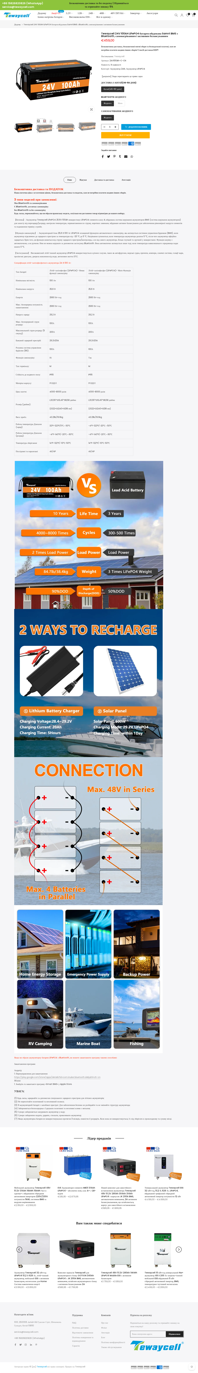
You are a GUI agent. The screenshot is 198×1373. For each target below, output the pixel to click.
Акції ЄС (57, 13)
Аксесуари (152, 13)
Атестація (126, 179)
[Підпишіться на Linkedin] (31, 1344)
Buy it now (125, 135)
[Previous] (20, 73)
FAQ (74, 1322)
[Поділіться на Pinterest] (114, 156)
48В (102, 13)
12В (80, 13)
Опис (69, 179)
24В (91, 13)
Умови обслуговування (111, 1347)
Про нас (104, 1322)
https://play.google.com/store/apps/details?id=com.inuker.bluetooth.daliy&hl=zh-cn (57, 1077)
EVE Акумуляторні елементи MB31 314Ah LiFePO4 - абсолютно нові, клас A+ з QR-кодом (77, 1190)
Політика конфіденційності (113, 1342)
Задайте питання (109, 150)
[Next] (91, 73)
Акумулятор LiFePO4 (135, 68)
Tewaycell (119, 56)
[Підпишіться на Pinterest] (36, 1344)
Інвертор (135, 13)
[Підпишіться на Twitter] (20, 1344)
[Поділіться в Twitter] (108, 156)
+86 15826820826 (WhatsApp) (22, 3)
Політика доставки (80, 1327)
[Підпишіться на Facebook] (15, 1344)
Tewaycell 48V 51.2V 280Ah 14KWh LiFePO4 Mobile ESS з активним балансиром (119, 1275)
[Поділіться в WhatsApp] (131, 156)
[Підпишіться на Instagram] (26, 1344)
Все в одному (103, 17)
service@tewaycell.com (18, 7)
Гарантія (76, 1345)
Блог (103, 1337)
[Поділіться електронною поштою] (125, 156)
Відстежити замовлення (82, 1332)
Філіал (104, 1327)
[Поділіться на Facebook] (102, 156)
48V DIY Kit (117, 13)
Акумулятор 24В (117, 68)
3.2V (68, 13)
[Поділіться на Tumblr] (120, 156)
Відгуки (83, 179)
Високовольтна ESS (79, 17)
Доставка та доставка (104, 179)
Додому (42, 13)
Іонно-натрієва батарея (50, 17)
